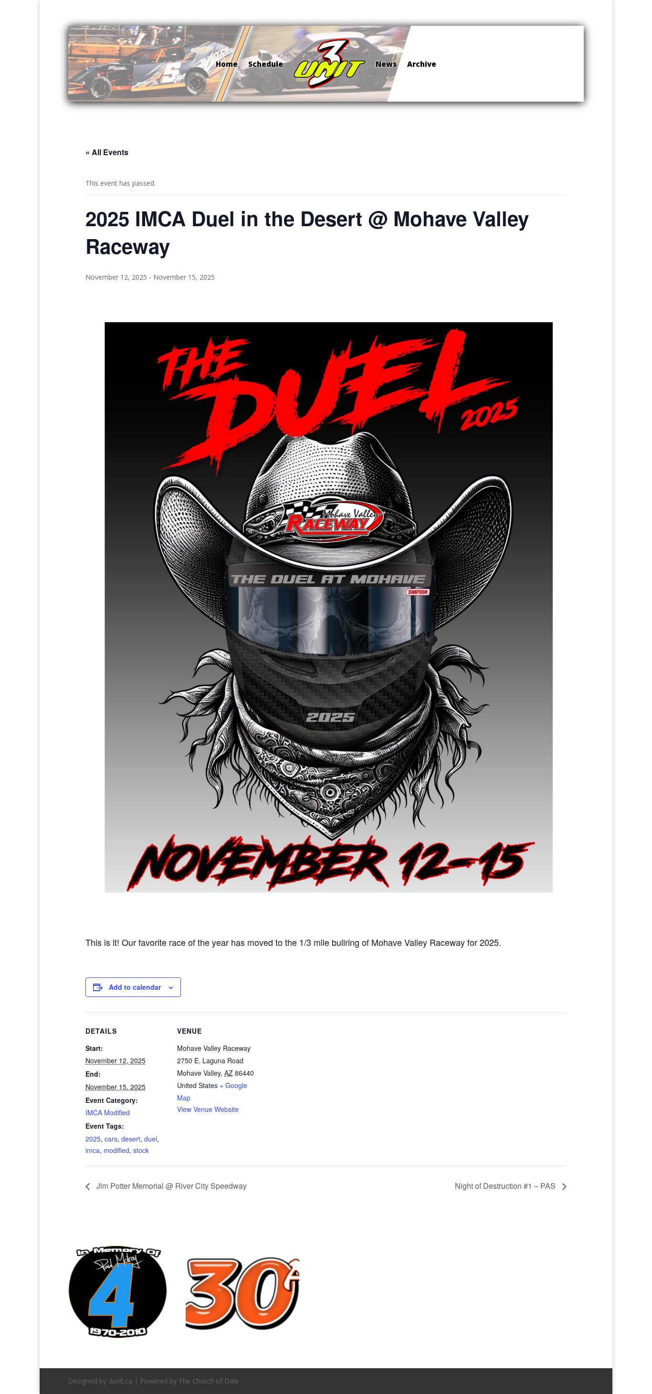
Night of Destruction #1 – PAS (506, 1185)
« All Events (106, 152)
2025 (93, 1138)
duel (150, 1138)
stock (141, 1150)
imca (92, 1150)
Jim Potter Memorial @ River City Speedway (171, 1185)
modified (116, 1150)
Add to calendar (135, 987)
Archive (421, 64)
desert (130, 1138)
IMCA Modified (107, 1112)
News (386, 64)
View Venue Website (208, 1109)
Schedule (265, 64)
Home (227, 64)
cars (111, 1138)
